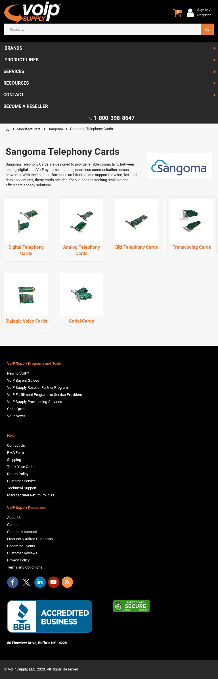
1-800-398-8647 (114, 117)
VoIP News (16, 416)
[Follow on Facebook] (12, 582)
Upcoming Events (21, 546)
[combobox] (109, 29)
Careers (13, 525)
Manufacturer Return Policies (30, 495)
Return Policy (17, 474)
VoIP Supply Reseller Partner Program (37, 387)
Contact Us (16, 445)
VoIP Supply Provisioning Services (34, 402)
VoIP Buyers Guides (23, 380)
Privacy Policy (18, 560)
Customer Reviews (22, 553)
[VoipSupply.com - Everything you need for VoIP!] (32, 12)
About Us (14, 517)
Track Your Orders (22, 467)
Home (8, 128)
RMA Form (15, 452)
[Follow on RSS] (67, 582)
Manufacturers (29, 129)
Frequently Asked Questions (30, 539)
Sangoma (55, 129)
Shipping (14, 459)
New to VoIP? (18, 373)
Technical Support (21, 488)
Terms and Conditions (24, 567)
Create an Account (22, 532)
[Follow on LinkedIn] (40, 582)
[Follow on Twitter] (26, 583)
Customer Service (21, 481)
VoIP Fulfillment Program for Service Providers (44, 394)
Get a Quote (16, 409)
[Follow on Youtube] (53, 582)
